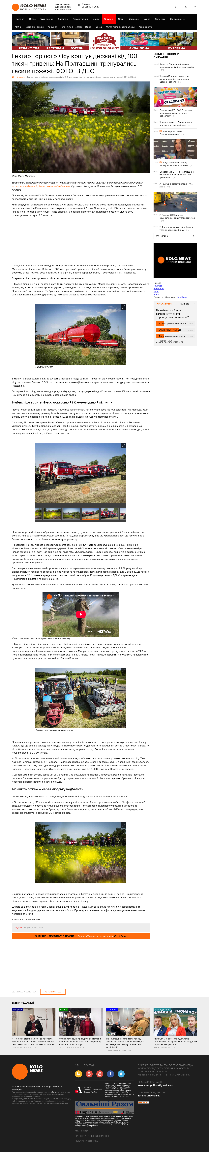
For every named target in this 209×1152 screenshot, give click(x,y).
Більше (184, 303)
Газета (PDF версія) (34, 27)
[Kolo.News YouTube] (175, 260)
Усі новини (162, 236)
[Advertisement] (81, 238)
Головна (19, 19)
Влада (32, 19)
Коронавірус (145, 27)
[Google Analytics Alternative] (143, 1102)
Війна (88, 27)
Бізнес (96, 19)
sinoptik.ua (181, 297)
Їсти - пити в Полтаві (71, 27)
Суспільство (46, 19)
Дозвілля (63, 19)
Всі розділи (176, 19)
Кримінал (52, 27)
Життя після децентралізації (120, 27)
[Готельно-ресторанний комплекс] (104, 41)
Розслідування (80, 19)
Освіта (146, 19)
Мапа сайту (83, 1131)
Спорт (121, 19)
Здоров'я (134, 19)
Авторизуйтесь (53, 992)
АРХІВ (18, 27)
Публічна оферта (86, 1141)
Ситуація (108, 19)
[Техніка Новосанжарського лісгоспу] (80, 727)
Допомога (160, 19)
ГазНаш (98, 27)
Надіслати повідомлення (92, 1136)
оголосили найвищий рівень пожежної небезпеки (41, 186)
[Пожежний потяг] (80, 364)
